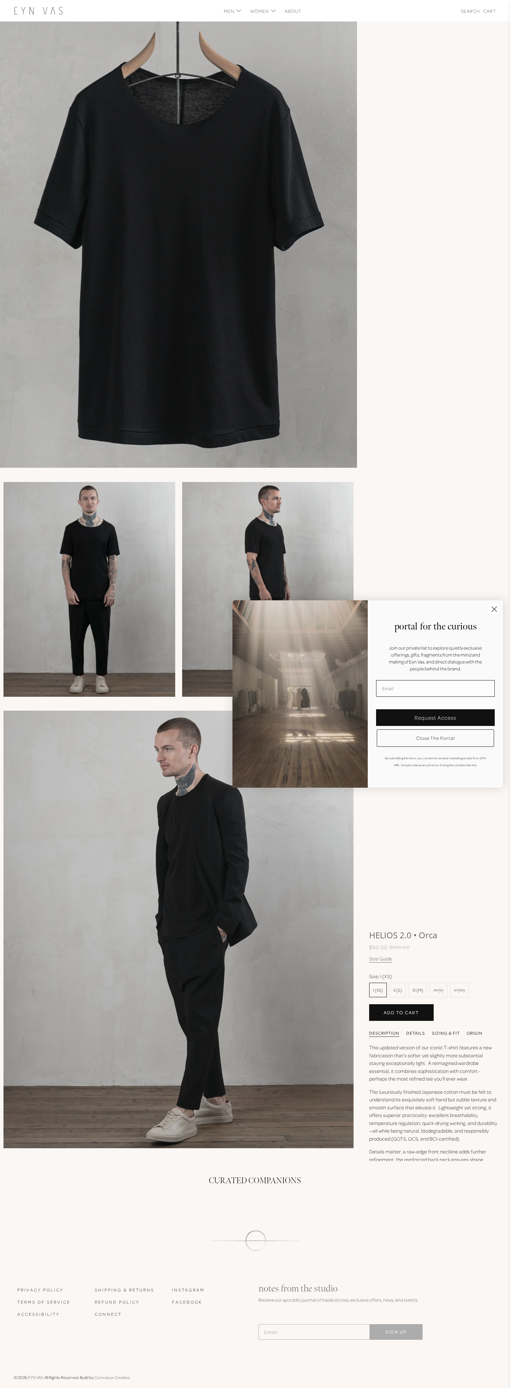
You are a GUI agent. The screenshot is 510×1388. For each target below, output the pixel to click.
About (293, 11)
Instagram (188, 1290)
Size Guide (380, 958)
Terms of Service (43, 1302)
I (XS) (378, 990)
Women (259, 11)
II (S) (397, 990)
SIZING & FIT (446, 1033)
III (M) (418, 990)
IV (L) (438, 990)
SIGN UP (396, 1332)
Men (229, 11)
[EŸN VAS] (38, 11)
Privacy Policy (40, 1290)
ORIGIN (475, 1033)
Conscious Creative (112, 1377)
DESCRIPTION (384, 1033)
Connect (108, 1314)
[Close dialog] (494, 609)
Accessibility (38, 1314)
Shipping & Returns (124, 1290)
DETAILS (415, 1033)
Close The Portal (435, 738)
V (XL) (459, 990)
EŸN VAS (35, 1377)
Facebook (187, 1302)
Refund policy (117, 1302)
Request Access (435, 717)
